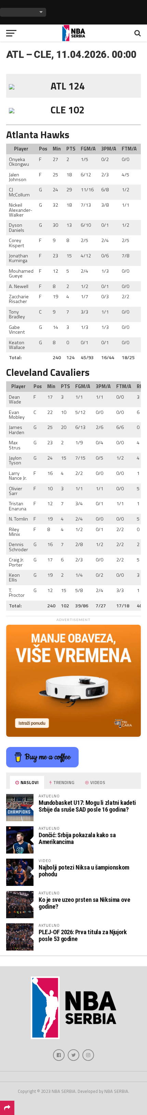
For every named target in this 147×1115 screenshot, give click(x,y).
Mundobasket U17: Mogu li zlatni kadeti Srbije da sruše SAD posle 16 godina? (87, 806)
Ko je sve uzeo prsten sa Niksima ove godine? (84, 903)
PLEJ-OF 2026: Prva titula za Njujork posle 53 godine (83, 935)
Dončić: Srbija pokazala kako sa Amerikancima (77, 838)
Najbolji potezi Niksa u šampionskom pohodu (84, 871)
